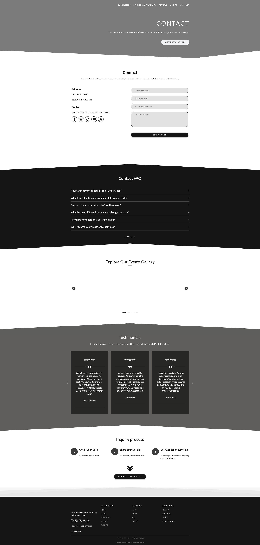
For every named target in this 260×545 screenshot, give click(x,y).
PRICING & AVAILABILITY (145, 5)
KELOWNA (165, 511)
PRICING (134, 514)
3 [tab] (128, 418)
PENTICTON (166, 514)
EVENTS (103, 514)
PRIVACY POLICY (138, 539)
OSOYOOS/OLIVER (168, 522)
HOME (103, 511)
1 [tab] (122, 418)
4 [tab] (131, 418)
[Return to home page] (84, 5)
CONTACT (184, 5)
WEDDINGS (105, 518)
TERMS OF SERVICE (123, 539)
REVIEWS (163, 5)
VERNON (165, 518)
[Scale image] (90, 288)
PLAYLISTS (104, 526)
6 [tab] (137, 418)
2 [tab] (125, 418)
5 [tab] (134, 418)
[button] (175, 42)
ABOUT (173, 5)
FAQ (133, 518)
